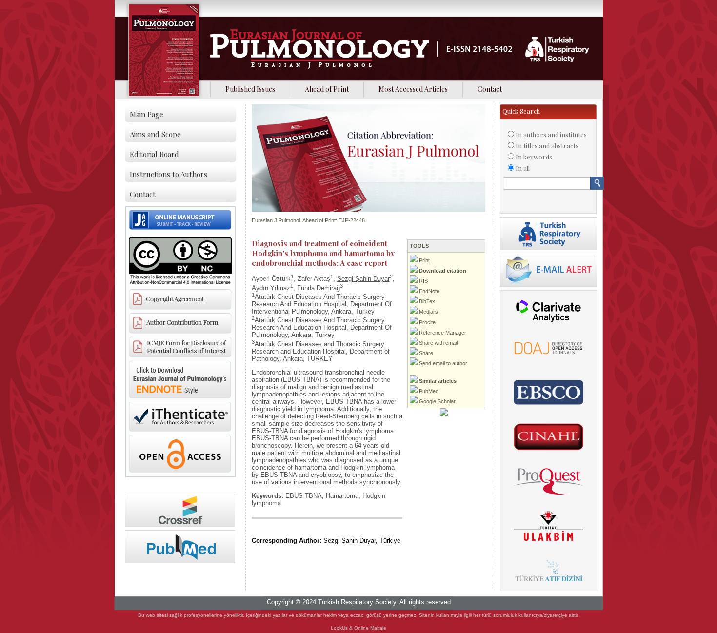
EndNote (428, 291)
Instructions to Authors (168, 174)
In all (523, 168)
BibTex (426, 301)
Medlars (428, 312)
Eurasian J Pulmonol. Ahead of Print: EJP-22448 (308, 220)
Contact (490, 89)
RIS (423, 281)
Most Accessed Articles (413, 89)
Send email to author (442, 363)
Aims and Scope (155, 134)
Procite (427, 322)
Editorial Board (154, 154)
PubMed (428, 391)
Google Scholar (437, 401)
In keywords (534, 157)
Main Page (146, 114)
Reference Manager (442, 333)
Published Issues (250, 89)
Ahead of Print (327, 89)
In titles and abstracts (547, 145)
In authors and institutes (551, 134)
